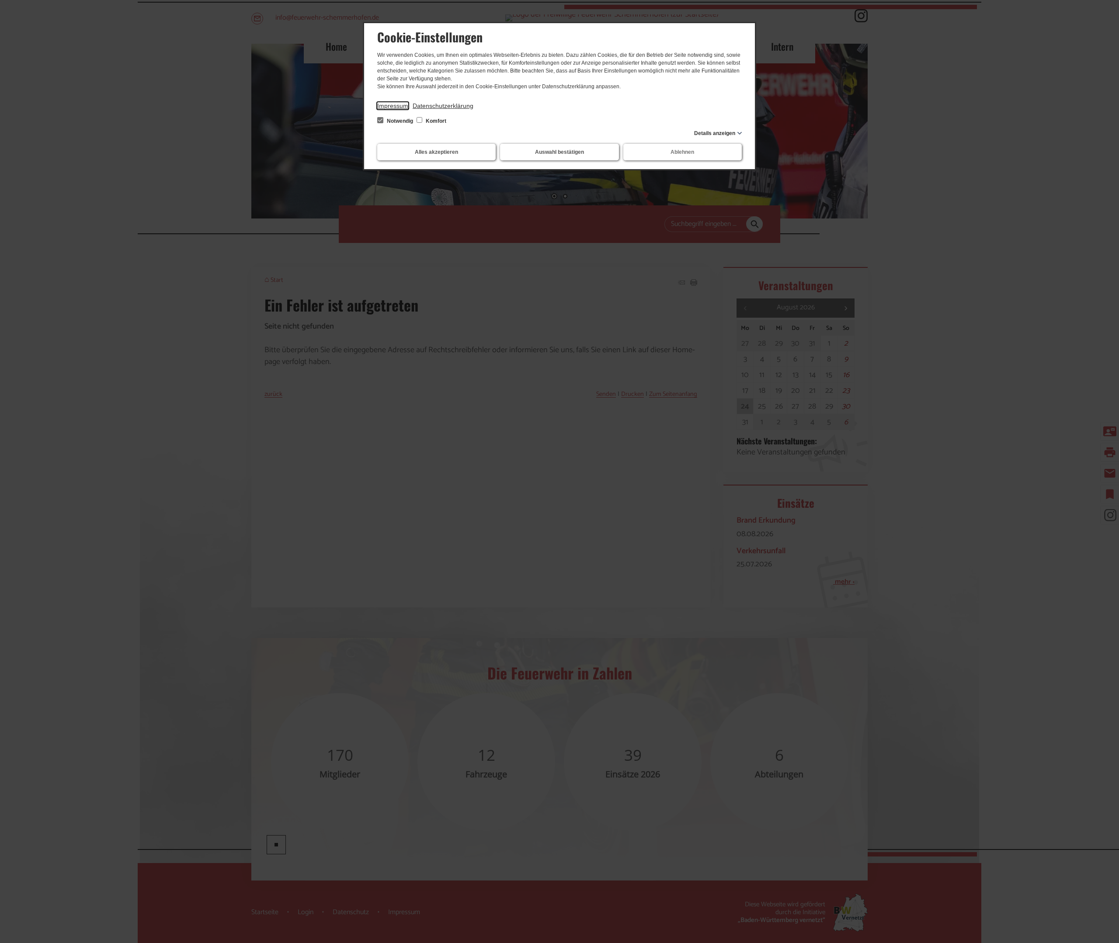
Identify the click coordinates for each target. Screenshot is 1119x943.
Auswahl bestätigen (559, 152)
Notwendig (400, 121)
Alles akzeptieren (436, 152)
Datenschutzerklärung (443, 105)
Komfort (435, 121)
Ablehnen (682, 152)
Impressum (392, 105)
